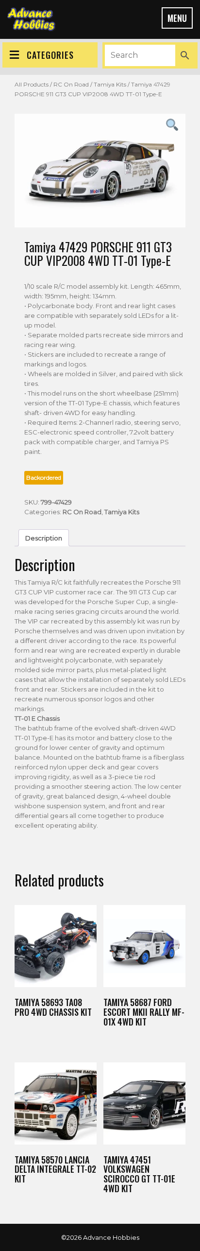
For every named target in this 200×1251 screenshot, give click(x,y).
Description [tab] (43, 538)
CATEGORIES (50, 55)
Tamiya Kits (110, 84)
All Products (32, 84)
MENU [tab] (177, 18)
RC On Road (71, 84)
